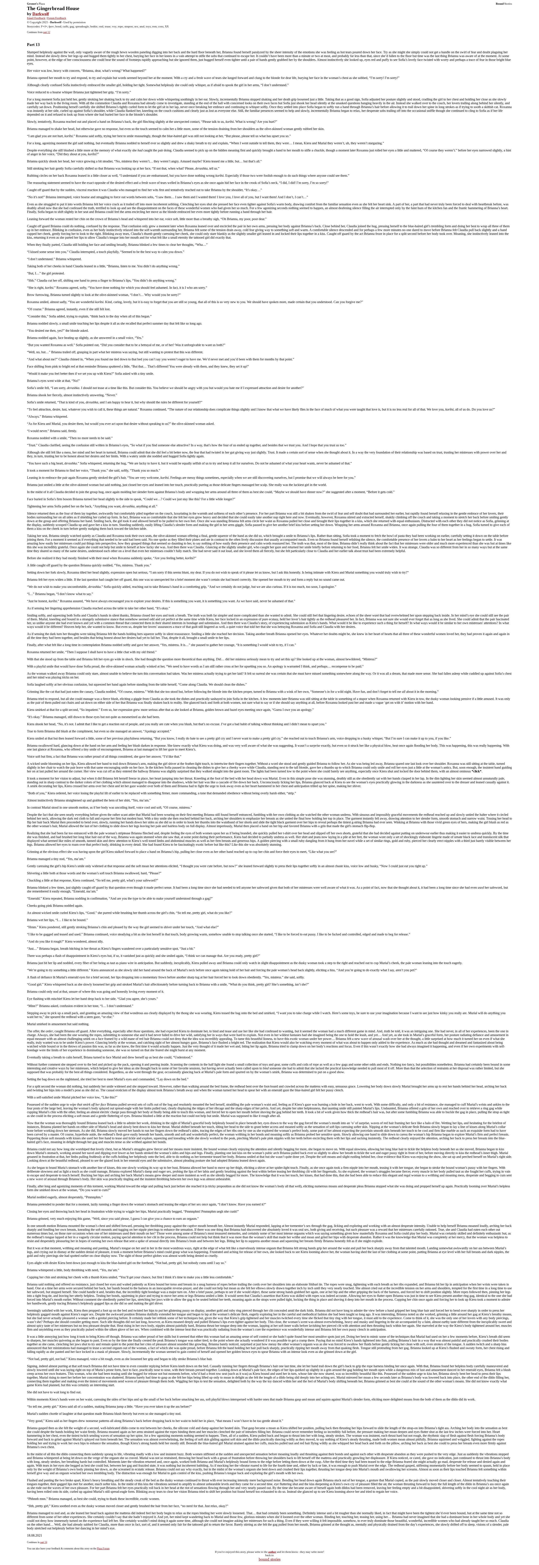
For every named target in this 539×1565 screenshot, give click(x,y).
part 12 (46, 32)
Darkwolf (40, 14)
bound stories (269, 1559)
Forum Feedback (56, 18)
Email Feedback (36, 18)
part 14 (43, 1542)
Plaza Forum (103, 1548)
